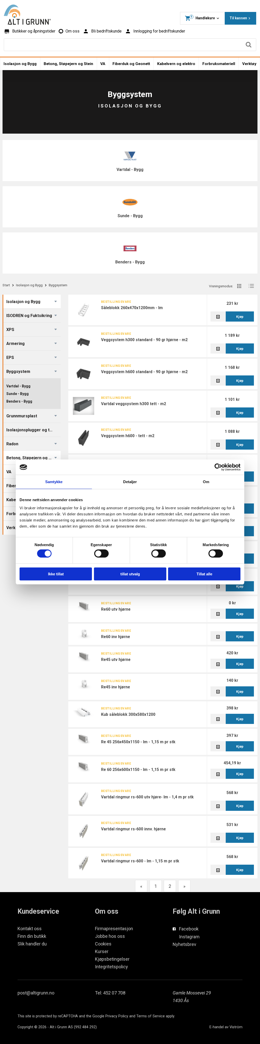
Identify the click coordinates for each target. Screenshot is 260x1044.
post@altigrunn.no (36, 992)
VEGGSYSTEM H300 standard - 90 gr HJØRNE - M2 (144, 339)
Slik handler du (32, 943)
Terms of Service (150, 1016)
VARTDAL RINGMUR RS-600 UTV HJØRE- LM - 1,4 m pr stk (147, 797)
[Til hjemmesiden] (27, 15)
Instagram (189, 936)
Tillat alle (204, 574)
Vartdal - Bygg (130, 169)
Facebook (189, 928)
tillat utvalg (130, 574)
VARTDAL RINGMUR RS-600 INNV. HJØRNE (133, 829)
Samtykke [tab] (54, 482)
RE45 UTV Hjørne (116, 659)
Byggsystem (18, 371)
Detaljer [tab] (130, 482)
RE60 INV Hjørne (115, 636)
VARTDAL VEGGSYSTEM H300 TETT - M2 (133, 403)
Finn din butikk (32, 936)
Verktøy (249, 63)
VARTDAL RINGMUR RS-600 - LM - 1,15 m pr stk (140, 861)
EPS (10, 357)
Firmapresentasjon (114, 928)
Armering (15, 343)
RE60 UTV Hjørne (116, 609)
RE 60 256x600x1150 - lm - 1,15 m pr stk (138, 769)
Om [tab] (206, 482)
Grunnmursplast (21, 416)
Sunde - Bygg (130, 215)
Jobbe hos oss (110, 936)
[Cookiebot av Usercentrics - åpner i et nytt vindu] (218, 467)
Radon (12, 443)
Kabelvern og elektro (176, 63)
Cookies (103, 943)
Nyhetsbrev (184, 944)
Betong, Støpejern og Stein (68, 63)
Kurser (101, 951)
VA (102, 63)
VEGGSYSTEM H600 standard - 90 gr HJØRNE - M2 (144, 371)
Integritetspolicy (111, 966)
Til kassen (238, 18)
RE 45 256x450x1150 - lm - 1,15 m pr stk (138, 741)
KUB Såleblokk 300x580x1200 (128, 714)
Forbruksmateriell (218, 63)
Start (6, 285)
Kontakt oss (30, 928)
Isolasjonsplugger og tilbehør (33, 430)
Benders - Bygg (130, 262)
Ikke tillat (56, 574)
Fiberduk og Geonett (131, 63)
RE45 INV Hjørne (115, 687)
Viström (236, 1027)
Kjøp (239, 316)
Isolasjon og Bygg (20, 63)
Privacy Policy (116, 1016)
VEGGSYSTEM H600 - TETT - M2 (127, 435)
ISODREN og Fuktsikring (29, 315)
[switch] (101, 553)
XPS (10, 329)
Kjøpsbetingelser (112, 959)
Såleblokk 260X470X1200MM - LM (132, 307)
